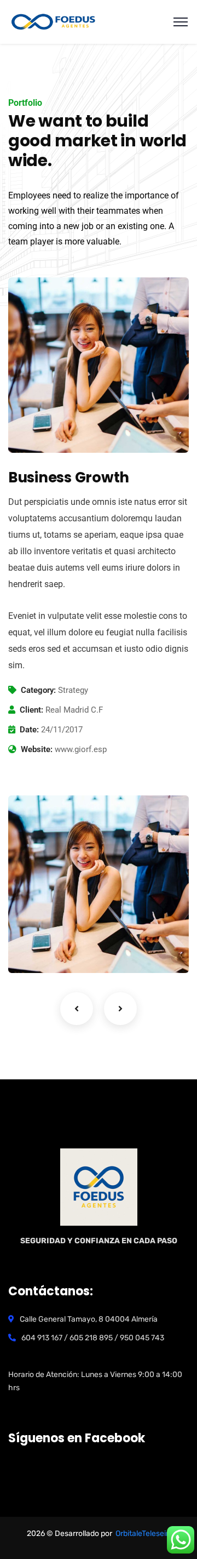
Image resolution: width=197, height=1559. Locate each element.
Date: (29, 730)
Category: (38, 690)
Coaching (44, 950)
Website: (37, 749)
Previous (76, 1008)
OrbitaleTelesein (142, 1533)
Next (120, 1008)
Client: (31, 710)
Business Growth (67, 934)
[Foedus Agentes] (53, 21)
